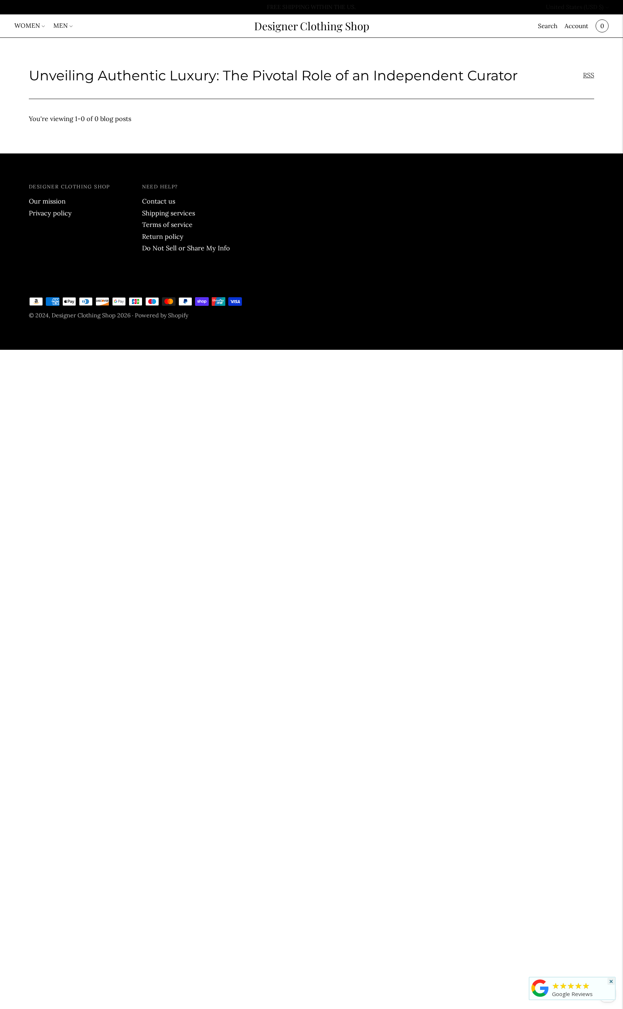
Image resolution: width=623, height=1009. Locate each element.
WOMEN (27, 26)
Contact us (158, 201)
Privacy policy (50, 213)
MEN (60, 26)
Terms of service (167, 224)
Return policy (163, 236)
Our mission (47, 201)
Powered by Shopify (161, 315)
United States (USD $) (575, 6)
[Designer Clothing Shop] (540, 996)
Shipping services (168, 213)
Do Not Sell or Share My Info (186, 248)
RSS (588, 75)
